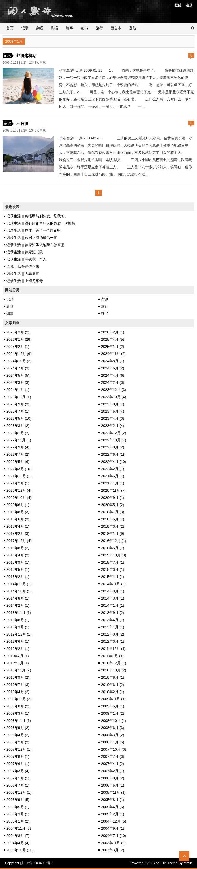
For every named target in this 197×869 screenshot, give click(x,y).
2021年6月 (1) (112, 476)
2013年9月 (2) (112, 613)
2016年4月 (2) (17, 555)
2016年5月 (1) (112, 548)
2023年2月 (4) (112, 426)
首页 (10, 28)
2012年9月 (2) (112, 634)
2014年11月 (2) (113, 584)
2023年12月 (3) (113, 390)
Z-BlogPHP (158, 863)
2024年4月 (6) (112, 375)
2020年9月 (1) (112, 498)
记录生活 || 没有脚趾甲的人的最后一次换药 (40, 223)
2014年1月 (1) (112, 605)
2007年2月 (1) (112, 771)
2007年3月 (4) (17, 771)
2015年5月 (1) (17, 569)
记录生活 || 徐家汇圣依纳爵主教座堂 (35, 245)
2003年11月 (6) (113, 843)
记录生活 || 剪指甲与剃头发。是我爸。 (37, 216)
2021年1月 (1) (112, 483)
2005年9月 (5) (17, 800)
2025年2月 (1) (17, 346)
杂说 (39, 28)
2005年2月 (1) (112, 814)
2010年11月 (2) (18, 670)
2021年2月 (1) (17, 483)
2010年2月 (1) (112, 692)
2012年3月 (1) (112, 641)
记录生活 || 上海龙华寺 (24, 281)
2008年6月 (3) (112, 728)
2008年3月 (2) (112, 735)
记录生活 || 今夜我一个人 (26, 259)
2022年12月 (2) (113, 433)
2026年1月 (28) (19, 339)
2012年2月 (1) (17, 649)
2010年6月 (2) (112, 685)
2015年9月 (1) (17, 562)
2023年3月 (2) (17, 426)
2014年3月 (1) (112, 598)
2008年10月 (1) (113, 720)
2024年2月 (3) (112, 382)
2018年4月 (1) (17, 526)
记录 (24, 28)
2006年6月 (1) (112, 785)
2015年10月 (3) (113, 555)
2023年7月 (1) (17, 411)
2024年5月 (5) (17, 375)
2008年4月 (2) (17, 735)
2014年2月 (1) (17, 605)
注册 (189, 5)
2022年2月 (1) (112, 469)
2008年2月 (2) (17, 742)
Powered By (140, 863)
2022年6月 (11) (113, 454)
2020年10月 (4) (19, 498)
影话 (54, 28)
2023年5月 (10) (19, 418)
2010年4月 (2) (17, 692)
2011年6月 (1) (112, 656)
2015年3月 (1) (112, 569)
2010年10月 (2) (113, 670)
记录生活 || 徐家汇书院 (24, 252)
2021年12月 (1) (19, 476)
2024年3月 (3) (17, 382)
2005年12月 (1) (19, 792)
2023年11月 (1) (18, 397)
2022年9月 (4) (17, 447)
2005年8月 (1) (112, 800)
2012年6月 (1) (17, 641)
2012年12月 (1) (19, 634)
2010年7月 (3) (17, 685)
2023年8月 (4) (112, 404)
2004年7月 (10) (113, 836)
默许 (24, 62)
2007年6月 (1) (17, 764)
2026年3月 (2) (17, 332)
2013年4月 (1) (112, 620)
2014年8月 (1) (17, 598)
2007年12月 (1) (19, 749)
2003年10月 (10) (20, 850)
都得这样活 (26, 55)
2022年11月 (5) (18, 440)
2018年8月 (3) (17, 512)
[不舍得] (28, 171)
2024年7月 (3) (17, 368)
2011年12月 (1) (113, 649)
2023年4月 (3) (112, 418)
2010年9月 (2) (17, 677)
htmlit (188, 863)
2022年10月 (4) (113, 440)
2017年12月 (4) (19, 541)
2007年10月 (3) (113, 749)
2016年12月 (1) (113, 541)
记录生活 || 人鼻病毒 (22, 274)
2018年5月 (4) (112, 519)
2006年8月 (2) (112, 778)
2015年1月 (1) (112, 577)
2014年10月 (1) (19, 591)
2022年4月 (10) (113, 462)
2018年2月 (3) (17, 533)
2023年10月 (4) (113, 397)
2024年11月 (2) (113, 354)
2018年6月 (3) (17, 519)
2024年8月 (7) (112, 361)
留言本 (116, 28)
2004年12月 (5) (113, 821)
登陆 (178, 5)
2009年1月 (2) (112, 713)
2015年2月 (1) (17, 577)
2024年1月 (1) (17, 390)
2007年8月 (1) (17, 756)
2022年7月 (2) (17, 454)
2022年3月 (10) (19, 469)
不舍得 (22, 123)
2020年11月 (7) (113, 490)
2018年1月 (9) (112, 533)
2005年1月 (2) (17, 821)
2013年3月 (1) (17, 627)
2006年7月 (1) (17, 785)
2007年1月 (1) (17, 778)
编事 (69, 28)
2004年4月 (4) (17, 843)
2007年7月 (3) (112, 756)
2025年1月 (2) (112, 346)
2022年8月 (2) (112, 447)
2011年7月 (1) (17, 656)
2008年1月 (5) (112, 742)
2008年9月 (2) (17, 728)
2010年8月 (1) (112, 677)
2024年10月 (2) (19, 361)
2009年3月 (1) (17, 713)
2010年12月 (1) (113, 663)
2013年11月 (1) (18, 613)
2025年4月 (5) (112, 339)
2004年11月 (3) (18, 828)
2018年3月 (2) (112, 526)
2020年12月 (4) (19, 490)
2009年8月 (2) (17, 706)
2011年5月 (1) (17, 663)
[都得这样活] (28, 103)
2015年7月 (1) (112, 562)
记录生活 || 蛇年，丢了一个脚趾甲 (33, 230)
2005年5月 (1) (17, 807)
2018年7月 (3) (112, 512)
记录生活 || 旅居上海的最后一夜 (31, 238)
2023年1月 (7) (17, 433)
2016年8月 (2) (17, 548)
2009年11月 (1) (113, 699)
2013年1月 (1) (112, 627)
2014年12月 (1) (19, 584)
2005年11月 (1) (113, 792)
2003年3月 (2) (112, 850)
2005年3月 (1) (17, 814)
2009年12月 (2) (19, 699)
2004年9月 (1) (112, 828)
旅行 (99, 28)
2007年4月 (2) (112, 764)
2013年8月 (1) (17, 620)
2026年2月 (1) (112, 332)
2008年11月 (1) (18, 720)
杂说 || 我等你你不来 (22, 266)
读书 (84, 28)
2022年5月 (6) (17, 462)
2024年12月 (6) (19, 354)
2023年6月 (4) (112, 411)
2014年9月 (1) (112, 591)
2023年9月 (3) (17, 404)
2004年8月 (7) (17, 836)
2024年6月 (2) (112, 368)
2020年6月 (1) (17, 505)
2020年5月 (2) (112, 505)
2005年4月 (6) (112, 807)
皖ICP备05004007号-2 (36, 863)
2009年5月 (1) (112, 706)
